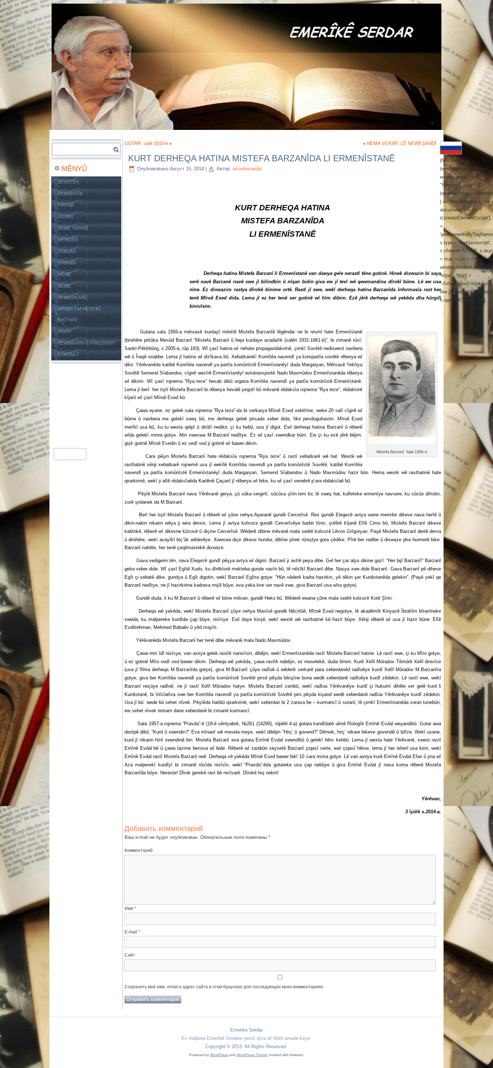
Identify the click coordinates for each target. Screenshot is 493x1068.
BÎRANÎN (66, 263)
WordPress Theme (252, 1055)
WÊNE (64, 274)
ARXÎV (64, 331)
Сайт (130, 955)
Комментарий (139, 850)
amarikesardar (247, 168)
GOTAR (65, 216)
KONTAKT (68, 354)
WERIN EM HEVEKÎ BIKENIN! (78, 314)
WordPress (219, 1055)
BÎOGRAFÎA (70, 193)
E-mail (132, 931)
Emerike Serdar (246, 1030)
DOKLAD (66, 251)
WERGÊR (67, 239)
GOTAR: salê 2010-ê (146, 143)
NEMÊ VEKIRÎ (72, 228)
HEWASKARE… (74, 297)
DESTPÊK (68, 182)
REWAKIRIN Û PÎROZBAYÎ (86, 343)
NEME (64, 286)
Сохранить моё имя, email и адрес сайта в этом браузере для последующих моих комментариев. (224, 986)
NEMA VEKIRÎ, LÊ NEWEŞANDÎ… (404, 143)
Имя (130, 908)
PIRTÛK (65, 205)
